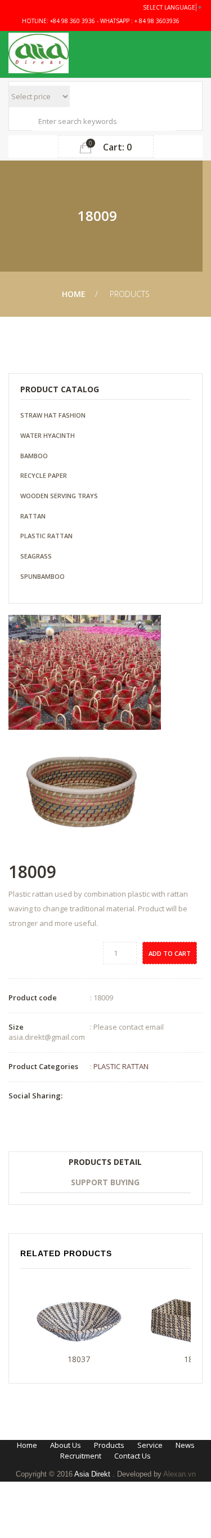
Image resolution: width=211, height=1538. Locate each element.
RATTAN (33, 516)
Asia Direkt (93, 1474)
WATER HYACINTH (47, 435)
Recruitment (80, 1456)
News (185, 1445)
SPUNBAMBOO (42, 576)
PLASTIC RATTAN (46, 535)
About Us (65, 1445)
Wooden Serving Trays (59, 495)
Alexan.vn (179, 1474)
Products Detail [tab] (105, 1161)
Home (74, 294)
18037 (79, 1359)
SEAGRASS (36, 556)
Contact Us (132, 1456)
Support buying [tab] (105, 1182)
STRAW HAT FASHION (53, 415)
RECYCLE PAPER (43, 475)
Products (109, 1445)
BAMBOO (34, 455)
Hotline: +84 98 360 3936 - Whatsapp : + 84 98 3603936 (99, 21)
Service (150, 1445)
